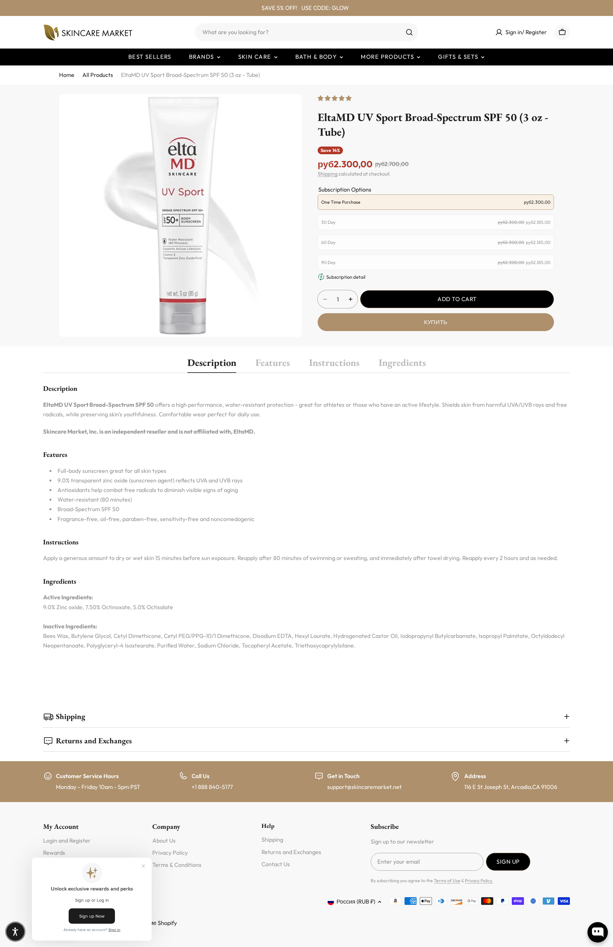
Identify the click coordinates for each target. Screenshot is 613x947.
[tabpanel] (306, 525)
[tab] (211, 364)
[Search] (409, 32)
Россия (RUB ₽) (356, 901)
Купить (435, 322)
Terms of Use (447, 880)
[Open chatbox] (597, 932)
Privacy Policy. (479, 880)
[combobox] (306, 32)
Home (66, 75)
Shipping (327, 173)
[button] (15, 931)
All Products (97, 75)
